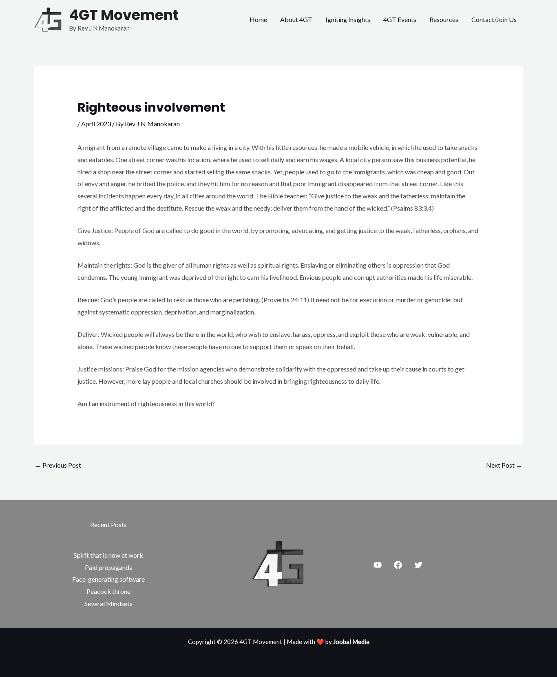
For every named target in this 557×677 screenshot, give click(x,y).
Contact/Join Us (494, 19)
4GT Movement (124, 15)
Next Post (504, 465)
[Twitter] (418, 565)
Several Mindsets (108, 603)
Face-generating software (108, 579)
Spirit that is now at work (108, 555)
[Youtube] (378, 565)
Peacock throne (108, 591)
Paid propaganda (109, 567)
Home (258, 19)
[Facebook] (398, 565)
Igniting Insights (347, 19)
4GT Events (399, 19)
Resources (443, 19)
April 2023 (96, 123)
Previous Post (58, 465)
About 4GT (296, 19)
